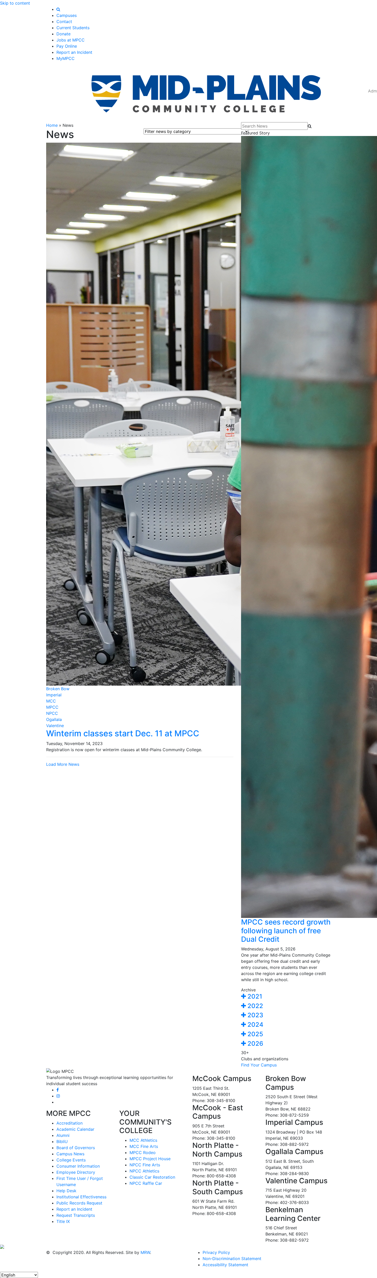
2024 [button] (254, 1024)
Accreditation (69, 1123)
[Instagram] (58, 1095)
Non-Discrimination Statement (232, 1258)
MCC (51, 701)
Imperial (54, 694)
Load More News (62, 764)
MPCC (52, 707)
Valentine (55, 725)
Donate (63, 33)
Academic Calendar (75, 1129)
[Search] (58, 9)
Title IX (63, 1221)
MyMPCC (65, 58)
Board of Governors (75, 1147)
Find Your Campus (259, 1064)
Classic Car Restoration (152, 1177)
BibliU (62, 1141)
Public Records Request (79, 1203)
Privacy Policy (216, 1252)
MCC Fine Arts (144, 1146)
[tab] (286, 996)
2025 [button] (254, 1034)
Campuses (66, 15)
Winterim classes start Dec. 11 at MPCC (122, 733)
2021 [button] (254, 996)
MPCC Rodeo (143, 1152)
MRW (145, 1252)
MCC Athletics (143, 1140)
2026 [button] (254, 1043)
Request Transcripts (75, 1215)
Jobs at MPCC (70, 40)
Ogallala (54, 719)
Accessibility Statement (225, 1264)
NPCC (52, 713)
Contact (64, 21)
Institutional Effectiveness (81, 1196)
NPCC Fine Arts (145, 1164)
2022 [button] (254, 1006)
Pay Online (66, 46)
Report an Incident (74, 52)
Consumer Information (78, 1166)
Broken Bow (58, 688)
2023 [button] (254, 1015)
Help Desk (66, 1190)
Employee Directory (75, 1172)
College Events (71, 1159)
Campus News (70, 1153)
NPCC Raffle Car (146, 1183)
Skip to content (15, 3)
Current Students (73, 27)
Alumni (63, 1135)
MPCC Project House (150, 1158)
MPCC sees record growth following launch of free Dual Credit (286, 931)
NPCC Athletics (144, 1171)
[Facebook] (57, 1089)
